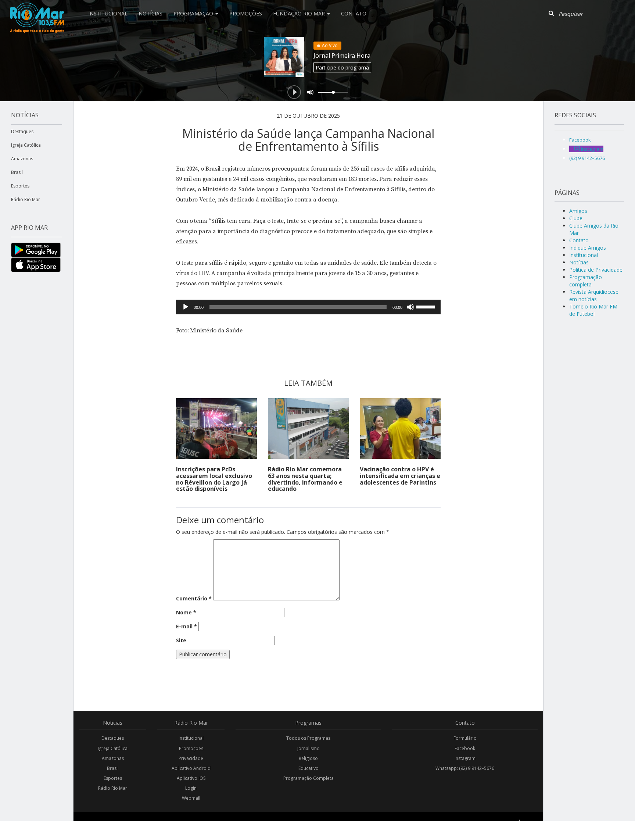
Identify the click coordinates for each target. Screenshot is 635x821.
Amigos (578, 210)
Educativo (308, 768)
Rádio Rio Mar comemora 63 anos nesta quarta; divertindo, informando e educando (305, 479)
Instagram (465, 758)
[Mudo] (410, 307)
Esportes (20, 186)
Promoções (245, 13)
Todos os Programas (308, 738)
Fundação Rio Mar (299, 13)
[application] (308, 307)
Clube (575, 218)
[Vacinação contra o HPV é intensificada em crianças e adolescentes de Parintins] (400, 428)
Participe (342, 67)
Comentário (194, 598)
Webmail (191, 798)
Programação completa (585, 281)
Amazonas (22, 159)
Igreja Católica (26, 145)
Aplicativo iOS (191, 778)
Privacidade (191, 758)
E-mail (186, 626)
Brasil (17, 172)
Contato (353, 13)
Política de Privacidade (596, 269)
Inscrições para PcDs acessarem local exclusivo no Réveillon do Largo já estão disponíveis (214, 479)
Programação (194, 13)
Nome (186, 612)
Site (181, 640)
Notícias (150, 13)
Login (191, 788)
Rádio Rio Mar (25, 199)
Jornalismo (308, 748)
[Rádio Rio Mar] (36, 9)
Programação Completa (308, 778)
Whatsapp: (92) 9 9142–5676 (464, 768)
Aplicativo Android (191, 768)
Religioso (308, 758)
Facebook (465, 748)
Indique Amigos (587, 247)
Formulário (465, 738)
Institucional (108, 13)
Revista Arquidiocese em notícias (593, 295)
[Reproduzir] (185, 307)
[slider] (426, 306)
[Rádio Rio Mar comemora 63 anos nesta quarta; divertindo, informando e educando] (308, 428)
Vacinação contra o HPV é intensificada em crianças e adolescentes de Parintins (400, 475)
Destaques (22, 131)
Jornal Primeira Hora (341, 55)
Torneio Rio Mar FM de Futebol (593, 310)
